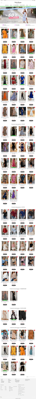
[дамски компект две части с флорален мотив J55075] (31, 350)
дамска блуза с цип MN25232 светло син (5, 266)
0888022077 (5, 0)
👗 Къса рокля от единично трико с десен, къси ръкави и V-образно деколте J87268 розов (13, 185)
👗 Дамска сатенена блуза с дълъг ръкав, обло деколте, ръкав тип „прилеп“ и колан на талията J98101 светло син (13, 236)
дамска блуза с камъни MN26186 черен (31, 251)
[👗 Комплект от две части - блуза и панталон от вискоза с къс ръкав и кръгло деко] (22, 96)
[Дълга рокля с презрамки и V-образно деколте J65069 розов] (14, 49)
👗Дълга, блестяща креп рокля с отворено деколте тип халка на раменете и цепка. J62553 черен (5, 169)
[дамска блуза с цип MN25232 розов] (22, 261)
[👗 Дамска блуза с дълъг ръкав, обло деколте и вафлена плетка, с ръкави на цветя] (5, 276)
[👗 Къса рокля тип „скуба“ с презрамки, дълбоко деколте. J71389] (31, 131)
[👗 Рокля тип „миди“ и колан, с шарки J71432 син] (22, 147)
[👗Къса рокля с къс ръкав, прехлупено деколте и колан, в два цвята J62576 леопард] (22, 163)
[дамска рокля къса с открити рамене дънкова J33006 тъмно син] (5, 195)
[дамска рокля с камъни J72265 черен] (14, 131)
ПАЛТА (9, 381)
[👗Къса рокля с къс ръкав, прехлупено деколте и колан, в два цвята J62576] (31, 163)
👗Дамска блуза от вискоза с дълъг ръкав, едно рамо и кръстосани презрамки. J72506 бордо (13, 220)
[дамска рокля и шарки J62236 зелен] (31, 112)
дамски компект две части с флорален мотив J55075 (31, 356)
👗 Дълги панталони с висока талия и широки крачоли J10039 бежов (5, 320)
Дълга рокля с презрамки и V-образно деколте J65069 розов (14, 54)
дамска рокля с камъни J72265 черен (13, 136)
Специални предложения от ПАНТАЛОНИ (18, 308)
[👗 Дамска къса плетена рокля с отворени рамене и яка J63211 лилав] (5, 147)
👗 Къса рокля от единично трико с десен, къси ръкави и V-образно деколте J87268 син (22, 185)
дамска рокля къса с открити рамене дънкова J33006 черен (31, 184)
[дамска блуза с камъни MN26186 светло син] (31, 230)
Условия (5, 388)
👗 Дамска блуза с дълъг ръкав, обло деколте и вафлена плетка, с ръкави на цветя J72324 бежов (14, 282)
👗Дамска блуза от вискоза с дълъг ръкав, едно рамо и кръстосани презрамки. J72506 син (22, 220)
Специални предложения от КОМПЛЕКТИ (18, 327)
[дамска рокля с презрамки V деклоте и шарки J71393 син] (22, 49)
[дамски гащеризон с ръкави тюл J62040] (14, 296)
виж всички (18, 289)
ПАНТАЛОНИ (2, 382)
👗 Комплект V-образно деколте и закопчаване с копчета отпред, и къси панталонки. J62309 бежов (13, 340)
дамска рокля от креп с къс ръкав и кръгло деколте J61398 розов (31, 69)
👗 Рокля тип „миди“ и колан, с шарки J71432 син (22, 152)
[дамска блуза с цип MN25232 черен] (31, 261)
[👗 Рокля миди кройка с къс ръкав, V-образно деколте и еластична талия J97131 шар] (5, 112)
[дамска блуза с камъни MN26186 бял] (5, 246)
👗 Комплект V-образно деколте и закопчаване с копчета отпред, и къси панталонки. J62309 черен (22, 340)
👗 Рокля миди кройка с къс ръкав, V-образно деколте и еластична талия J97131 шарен (5, 118)
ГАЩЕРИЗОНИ (2, 381)
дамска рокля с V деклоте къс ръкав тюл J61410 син (22, 85)
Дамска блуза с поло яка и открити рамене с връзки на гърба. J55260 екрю (22, 69)
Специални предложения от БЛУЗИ (18, 207)
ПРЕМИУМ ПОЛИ (26, 380)
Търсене (5, 387)
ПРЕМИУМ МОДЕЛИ (17, 381)
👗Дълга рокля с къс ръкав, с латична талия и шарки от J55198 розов (14, 168)
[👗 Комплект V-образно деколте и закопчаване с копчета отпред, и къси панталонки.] (14, 334)
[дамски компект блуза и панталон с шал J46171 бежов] (5, 366)
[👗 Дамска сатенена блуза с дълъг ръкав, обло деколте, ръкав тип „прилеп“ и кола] (5, 230)
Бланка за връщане (15, 386)
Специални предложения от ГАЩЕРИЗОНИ (18, 288)
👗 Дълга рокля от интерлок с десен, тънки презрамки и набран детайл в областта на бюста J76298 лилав (13, 201)
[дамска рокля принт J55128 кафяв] (22, 33)
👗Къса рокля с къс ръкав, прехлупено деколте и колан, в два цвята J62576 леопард (22, 169)
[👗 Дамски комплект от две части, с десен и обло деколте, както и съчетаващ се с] (5, 334)
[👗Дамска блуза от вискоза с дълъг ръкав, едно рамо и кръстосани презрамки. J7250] (14, 214)
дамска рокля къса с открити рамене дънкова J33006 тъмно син (5, 200)
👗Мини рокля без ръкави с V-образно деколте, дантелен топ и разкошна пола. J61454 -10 (31, 86)
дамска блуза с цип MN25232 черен (31, 266)
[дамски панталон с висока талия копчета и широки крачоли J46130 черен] (22, 315)
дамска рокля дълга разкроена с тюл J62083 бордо (5, 69)
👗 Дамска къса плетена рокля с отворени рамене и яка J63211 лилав (5, 152)
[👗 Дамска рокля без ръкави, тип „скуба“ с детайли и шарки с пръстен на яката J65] (14, 147)
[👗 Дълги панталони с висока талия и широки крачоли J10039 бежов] (5, 315)
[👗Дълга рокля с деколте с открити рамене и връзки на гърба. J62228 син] (22, 112)
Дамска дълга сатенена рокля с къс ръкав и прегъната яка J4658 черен (4, 85)
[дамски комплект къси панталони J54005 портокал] (5, 49)
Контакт (5, 386)
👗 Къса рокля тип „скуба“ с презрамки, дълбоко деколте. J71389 (31, 136)
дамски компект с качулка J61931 (22, 371)
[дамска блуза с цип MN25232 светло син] (5, 261)
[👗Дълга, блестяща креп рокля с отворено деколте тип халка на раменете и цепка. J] (31, 147)
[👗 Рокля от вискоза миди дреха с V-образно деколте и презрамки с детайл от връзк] (5, 96)
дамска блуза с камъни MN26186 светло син (31, 235)
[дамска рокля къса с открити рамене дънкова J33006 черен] (31, 179)
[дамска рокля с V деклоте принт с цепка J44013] (14, 112)
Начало (1, 386)
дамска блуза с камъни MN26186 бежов (22, 251)
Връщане (10, 386)
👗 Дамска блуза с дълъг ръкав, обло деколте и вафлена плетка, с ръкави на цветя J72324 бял (5, 282)
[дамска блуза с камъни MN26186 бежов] (22, 246)
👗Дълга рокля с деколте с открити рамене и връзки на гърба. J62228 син (22, 117)
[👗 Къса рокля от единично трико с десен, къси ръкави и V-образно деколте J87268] (5, 179)
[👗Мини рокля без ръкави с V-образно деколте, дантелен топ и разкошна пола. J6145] (31, 80)
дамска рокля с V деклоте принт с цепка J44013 (13, 117)
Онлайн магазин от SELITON (18, 398)
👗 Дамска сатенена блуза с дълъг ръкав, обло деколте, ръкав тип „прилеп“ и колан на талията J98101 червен (5, 236)
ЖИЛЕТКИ (9, 382)
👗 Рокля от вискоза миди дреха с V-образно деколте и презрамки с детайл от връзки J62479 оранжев (5, 102)
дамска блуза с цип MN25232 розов (22, 266)
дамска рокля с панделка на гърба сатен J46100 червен (13, 85)
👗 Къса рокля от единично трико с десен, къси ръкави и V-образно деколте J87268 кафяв (5, 185)
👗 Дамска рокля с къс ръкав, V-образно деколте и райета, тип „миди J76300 (22, 137)
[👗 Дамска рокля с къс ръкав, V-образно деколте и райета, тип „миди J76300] (22, 131)
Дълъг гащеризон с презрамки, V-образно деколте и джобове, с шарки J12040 (13, 70)
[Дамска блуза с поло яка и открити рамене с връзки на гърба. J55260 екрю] (22, 64)
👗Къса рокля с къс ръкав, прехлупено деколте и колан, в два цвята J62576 (31, 168)
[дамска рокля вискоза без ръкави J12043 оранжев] (31, 49)
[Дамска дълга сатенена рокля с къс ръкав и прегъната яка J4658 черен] (5, 80)
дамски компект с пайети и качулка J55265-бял (13, 372)
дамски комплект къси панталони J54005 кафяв (31, 340)
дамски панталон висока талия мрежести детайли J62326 (13, 320)
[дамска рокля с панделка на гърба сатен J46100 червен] (14, 80)
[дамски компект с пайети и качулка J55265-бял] (14, 366)
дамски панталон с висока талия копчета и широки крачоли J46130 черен (22, 321)
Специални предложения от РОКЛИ (18, 124)
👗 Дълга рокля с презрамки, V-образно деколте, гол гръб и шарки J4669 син (13, 102)
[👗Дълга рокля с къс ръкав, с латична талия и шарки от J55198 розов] (14, 163)
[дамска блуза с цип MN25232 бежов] (14, 261)
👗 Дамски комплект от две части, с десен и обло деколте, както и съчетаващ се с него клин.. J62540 (5, 340)
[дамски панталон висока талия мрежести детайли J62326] (14, 315)
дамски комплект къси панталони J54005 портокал (4, 54)
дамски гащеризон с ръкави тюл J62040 (13, 301)
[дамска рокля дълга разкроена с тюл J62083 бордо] (5, 64)
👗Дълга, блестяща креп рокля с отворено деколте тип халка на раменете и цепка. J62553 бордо (31, 153)
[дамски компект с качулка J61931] (22, 366)
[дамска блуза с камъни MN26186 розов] (14, 246)
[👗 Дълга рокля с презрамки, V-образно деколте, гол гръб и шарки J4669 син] (14, 96)
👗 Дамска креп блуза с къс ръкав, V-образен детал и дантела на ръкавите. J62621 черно (5, 220)
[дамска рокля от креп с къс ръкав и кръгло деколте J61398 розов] (31, 64)
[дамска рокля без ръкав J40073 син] (31, 96)
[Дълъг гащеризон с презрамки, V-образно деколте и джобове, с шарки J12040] (14, 64)
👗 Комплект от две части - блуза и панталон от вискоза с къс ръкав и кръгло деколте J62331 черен (22, 102)
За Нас (1, 387)
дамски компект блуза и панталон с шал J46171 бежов (5, 372)
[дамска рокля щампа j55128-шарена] (14, 33)
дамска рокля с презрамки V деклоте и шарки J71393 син (22, 54)
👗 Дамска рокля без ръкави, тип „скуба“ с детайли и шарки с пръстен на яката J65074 (13, 153)
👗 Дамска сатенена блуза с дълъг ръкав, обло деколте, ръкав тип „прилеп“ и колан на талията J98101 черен (22, 236)
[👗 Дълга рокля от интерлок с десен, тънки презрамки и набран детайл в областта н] (14, 195)
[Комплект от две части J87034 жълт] (5, 33)
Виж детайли (5, 120)
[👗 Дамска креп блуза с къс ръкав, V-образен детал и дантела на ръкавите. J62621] (5, 214)
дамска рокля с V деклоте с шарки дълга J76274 (31, 39)
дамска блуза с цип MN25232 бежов (13, 266)
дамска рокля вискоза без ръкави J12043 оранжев (31, 54)
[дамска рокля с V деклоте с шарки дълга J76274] (31, 33)
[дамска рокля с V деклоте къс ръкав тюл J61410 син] (22, 80)
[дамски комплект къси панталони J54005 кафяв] (31, 334)
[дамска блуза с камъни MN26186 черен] (31, 246)
